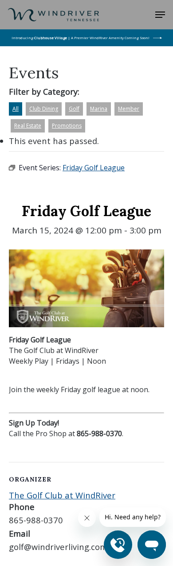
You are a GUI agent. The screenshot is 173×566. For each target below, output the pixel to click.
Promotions (67, 125)
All (15, 108)
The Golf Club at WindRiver (62, 495)
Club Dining (43, 108)
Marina (98, 108)
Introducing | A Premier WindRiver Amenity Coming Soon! (80, 37)
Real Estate (27, 125)
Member (128, 108)
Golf (74, 108)
